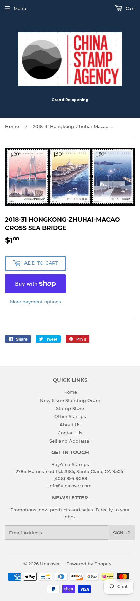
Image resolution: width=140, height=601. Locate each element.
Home (12, 126)
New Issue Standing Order (70, 400)
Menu (20, 8)
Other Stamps (70, 416)
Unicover (50, 563)
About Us (70, 424)
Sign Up (121, 532)
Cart (129, 8)
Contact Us (70, 432)
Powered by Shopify (88, 563)
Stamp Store (70, 408)
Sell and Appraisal (70, 441)
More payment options (35, 301)
